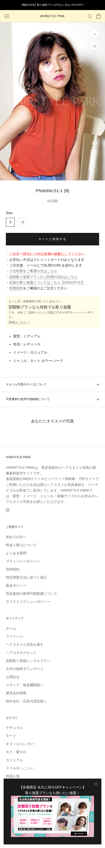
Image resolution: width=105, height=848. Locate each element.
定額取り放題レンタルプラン (28, 661)
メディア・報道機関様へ (24, 685)
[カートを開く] (98, 16)
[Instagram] (7, 510)
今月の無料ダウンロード (24, 669)
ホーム (11, 628)
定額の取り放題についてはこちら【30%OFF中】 (47, 282)
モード (11, 736)
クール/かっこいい (20, 768)
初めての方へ (16, 537)
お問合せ (13, 677)
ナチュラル (14, 728)
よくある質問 (16, 553)
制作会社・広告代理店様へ (26, 701)
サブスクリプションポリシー (28, 602)
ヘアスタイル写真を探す (24, 644)
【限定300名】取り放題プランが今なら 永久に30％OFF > (52, 4)
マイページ (14, 636)
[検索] (90, 16)
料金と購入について (21, 545)
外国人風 (13, 776)
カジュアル (14, 760)
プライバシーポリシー (23, 561)
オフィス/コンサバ (20, 744)
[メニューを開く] (6, 16)
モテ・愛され (16, 752)
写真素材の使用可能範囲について (28, 399)
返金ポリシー (16, 585)
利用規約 (16, 288)
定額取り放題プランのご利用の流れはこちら (43, 277)
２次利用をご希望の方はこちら (33, 271)
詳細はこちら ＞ (19, 322)
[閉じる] (96, 784)
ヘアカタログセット (21, 653)
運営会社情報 (16, 693)
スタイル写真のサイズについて (26, 384)
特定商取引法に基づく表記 (26, 577)
